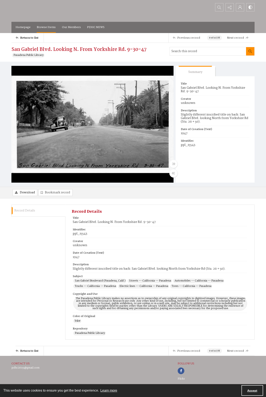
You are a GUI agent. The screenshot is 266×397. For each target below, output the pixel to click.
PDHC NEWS (96, 27)
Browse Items (46, 27)
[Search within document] (250, 51)
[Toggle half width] (173, 173)
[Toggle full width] (173, 164)
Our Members (71, 27)
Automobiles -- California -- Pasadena (199, 281)
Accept (252, 390)
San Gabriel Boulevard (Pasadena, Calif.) (100, 281)
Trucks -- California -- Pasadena (95, 286)
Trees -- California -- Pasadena (191, 286)
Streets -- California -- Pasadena (150, 281)
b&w (77, 321)
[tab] (195, 71)
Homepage (23, 27)
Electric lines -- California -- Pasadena (143, 286)
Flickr (181, 379)
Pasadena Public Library (29, 55)
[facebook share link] (181, 371)
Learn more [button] (108, 390)
